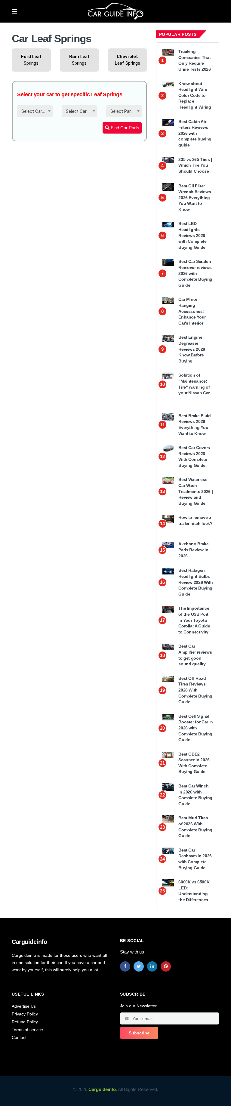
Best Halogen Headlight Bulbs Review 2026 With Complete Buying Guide (195, 582)
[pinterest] (166, 966)
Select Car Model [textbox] (80, 111)
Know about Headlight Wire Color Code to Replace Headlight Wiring (194, 95)
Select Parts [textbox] (122, 111)
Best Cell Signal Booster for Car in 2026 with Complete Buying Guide (195, 728)
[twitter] (139, 966)
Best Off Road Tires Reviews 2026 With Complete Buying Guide (195, 690)
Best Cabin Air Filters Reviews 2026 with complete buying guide (194, 133)
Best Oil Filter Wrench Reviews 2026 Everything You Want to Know (194, 197)
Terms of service (27, 1029)
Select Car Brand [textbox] (36, 111)
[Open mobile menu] (14, 11)
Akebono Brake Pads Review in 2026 (193, 549)
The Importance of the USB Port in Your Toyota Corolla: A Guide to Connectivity (194, 620)
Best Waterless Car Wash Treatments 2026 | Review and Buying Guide (195, 491)
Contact (19, 1037)
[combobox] (35, 111)
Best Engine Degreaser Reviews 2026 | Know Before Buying (192, 349)
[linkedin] (152, 966)
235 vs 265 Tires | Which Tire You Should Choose (195, 165)
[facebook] (125, 966)
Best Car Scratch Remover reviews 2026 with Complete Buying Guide (195, 273)
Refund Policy (25, 1021)
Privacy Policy (25, 1014)
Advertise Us (24, 1006)
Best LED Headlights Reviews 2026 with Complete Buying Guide (192, 235)
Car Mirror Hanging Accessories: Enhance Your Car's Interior (192, 311)
